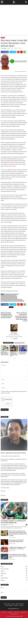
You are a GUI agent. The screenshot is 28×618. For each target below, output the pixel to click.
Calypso (5, 35)
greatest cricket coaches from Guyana (9, 298)
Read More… (3, 495)
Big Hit (2, 566)
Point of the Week (5, 569)
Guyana (11, 137)
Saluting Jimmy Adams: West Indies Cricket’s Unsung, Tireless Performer (5, 353)
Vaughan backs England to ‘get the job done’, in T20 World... (17, 548)
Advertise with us (14, 614)
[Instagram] (14, 338)
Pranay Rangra (4, 524)
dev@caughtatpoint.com (13, 608)
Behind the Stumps (20, 603)
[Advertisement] (14, 19)
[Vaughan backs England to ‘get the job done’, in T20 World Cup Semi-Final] (4, 549)
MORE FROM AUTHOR (19, 342)
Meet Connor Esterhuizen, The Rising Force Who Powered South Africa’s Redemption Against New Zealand (18, 533)
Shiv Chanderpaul (11, 164)
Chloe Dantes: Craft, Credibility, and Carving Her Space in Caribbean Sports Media (14, 353)
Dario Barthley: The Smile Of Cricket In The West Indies (23, 352)
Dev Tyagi (4, 48)
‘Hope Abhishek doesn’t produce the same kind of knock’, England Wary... (18, 556)
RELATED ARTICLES (8, 342)
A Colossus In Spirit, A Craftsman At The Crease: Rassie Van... (13, 522)
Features (3, 580)
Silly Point (16, 605)
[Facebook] (12, 338)
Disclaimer (10, 612)
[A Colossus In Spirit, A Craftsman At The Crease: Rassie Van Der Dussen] (14, 510)
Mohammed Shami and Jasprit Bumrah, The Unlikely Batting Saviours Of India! (6, 315)
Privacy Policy (23, 612)
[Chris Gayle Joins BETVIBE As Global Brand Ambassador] (4, 542)
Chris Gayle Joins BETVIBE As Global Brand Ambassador (16, 540)
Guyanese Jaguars (20, 265)
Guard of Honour (4, 578)
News (2, 575)
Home (2, 35)
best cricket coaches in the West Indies (9, 296)
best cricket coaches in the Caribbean (8, 295)
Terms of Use (16, 612)
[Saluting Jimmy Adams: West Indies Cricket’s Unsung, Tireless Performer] (5, 348)
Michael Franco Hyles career (6, 299)
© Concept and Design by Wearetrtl (13, 616)
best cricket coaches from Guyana (11, 294)
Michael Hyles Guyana (18, 299)
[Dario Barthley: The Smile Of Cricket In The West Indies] (23, 348)
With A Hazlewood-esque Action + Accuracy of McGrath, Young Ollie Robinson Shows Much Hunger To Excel (21, 316)
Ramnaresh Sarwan (11, 166)
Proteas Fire (3, 573)
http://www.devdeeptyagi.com (14, 334)
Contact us (4, 612)
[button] (25, 2)
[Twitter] (16, 338)
